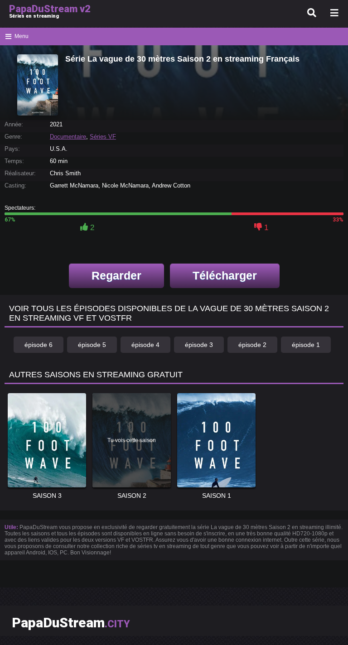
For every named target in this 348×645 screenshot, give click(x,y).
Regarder (116, 275)
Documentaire (68, 136)
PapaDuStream (71, 623)
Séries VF (103, 136)
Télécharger (225, 275)
